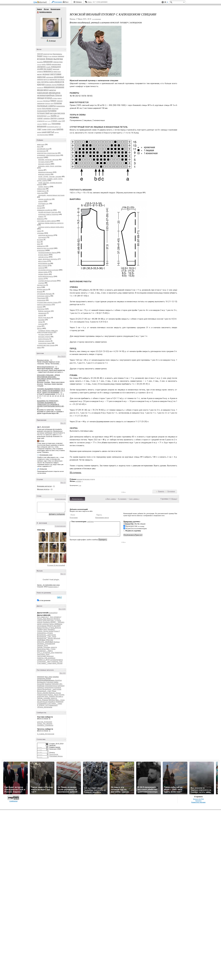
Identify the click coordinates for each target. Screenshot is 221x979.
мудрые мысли (42, 289)
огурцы (54, 98)
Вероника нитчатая (44, 486)
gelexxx (39, 622)
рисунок (61, 113)
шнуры (57, 132)
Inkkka (56, 682)
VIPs (60, 684)
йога (38, 242)
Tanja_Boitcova (55, 628)
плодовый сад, (43, 203)
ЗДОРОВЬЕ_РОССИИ (45, 640)
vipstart (51, 631)
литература (41, 285)
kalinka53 (61, 686)
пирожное (41, 103)
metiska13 (40, 687)
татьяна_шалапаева (44, 707)
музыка (39, 291)
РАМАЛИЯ (59, 702)
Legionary (45, 624)
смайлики (90, 521)
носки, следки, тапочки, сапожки (49, 176)
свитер (53, 118)
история (40, 240)
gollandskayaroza (51, 686)
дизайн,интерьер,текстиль (48, 212)
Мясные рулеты (43, 489)
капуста (46, 79)
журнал (46, 74)
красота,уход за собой (45, 248)
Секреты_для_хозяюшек (46, 658)
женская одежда (44, 164)
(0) (51, 360)
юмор (51, 134)
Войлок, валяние (44, 311)
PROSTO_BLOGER (54, 626)
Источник (75, 472)
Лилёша (57, 642)
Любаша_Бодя (42, 645)
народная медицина (48, 92)
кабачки (40, 79)
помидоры (60, 106)
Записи (39, 9)
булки (50, 56)
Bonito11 (57, 619)
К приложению (60, 499)
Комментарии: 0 (53, 587)
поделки (58, 103)
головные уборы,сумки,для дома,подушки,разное (47, 331)
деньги (39, 206)
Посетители (53, 754)
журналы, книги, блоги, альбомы (49, 166)
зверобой (56, 638)
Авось (90, 2)
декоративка (56, 64)
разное (39, 307)
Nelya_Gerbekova (55, 624)
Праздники (41, 298)
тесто (49, 124)
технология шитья (52, 126)
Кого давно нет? (43, 617)
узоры (53, 129)
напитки (52, 90)
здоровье (59, 77)
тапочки (39, 124)
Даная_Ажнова (42, 693)
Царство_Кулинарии (44, 722)
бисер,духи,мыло (44, 317)
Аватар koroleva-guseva (50, 27)
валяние (54, 56)
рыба (53, 115)
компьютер (41, 246)
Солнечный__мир (43, 661)
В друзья (52, 41)
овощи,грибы (43, 272)
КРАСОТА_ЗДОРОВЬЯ (45, 642)
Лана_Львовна (49, 696)
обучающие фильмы (44, 294)
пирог (53, 100)
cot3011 (40, 620)
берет (40, 56)
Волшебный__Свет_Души (46, 636)
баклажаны (57, 54)
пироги (59, 101)
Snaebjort (48, 684)
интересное (41, 151)
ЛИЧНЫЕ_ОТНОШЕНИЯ (46, 644)
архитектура (47, 54)
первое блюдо (43, 274)
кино (38, 244)
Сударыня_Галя (56, 661)
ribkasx (39, 689)
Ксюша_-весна (53, 695)
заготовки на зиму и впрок (46, 221)
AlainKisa (58, 680)
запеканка (49, 77)
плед (51, 103)
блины (45, 56)
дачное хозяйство (44, 199)
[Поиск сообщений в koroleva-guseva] (59, 597)
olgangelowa (49, 687)
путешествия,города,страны (47, 302)
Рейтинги (79, 2)
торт (39, 129)
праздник (55, 108)
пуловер (51, 110)
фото (39, 147)
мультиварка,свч (44, 263)
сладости (40, 121)
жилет (39, 74)
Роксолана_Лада (43, 654)
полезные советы (46, 106)
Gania (59, 620)
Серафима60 (42, 703)
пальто (59, 98)
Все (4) (63, 423)
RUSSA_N (46, 628)
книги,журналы (43, 339)
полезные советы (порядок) (48, 214)
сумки (59, 121)
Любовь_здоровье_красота (47, 647)
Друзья (46, 9)
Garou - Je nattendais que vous (48, 585)
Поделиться (171, 491)
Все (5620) (62, 356)
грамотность (41, 191)
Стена (42, 441)
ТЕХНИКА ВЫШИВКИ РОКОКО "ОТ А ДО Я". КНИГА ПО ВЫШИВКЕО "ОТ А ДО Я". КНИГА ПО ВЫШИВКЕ (51, 390)
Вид (166, 3)
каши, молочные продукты (47, 259)
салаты (46, 118)
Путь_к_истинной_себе (45, 653)
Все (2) (63, 482)
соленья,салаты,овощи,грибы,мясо (51, 227)
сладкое (60, 118)
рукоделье (41, 116)
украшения (42, 313)
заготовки (55, 74)
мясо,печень (42, 266)
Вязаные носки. (43, 360)
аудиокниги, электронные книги (48, 155)
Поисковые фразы (56, 756)
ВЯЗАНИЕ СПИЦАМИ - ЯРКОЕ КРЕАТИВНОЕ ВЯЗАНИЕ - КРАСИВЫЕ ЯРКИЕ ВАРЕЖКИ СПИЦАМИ (48, 377)
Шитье (39, 328)
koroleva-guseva (38, 12)
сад (58, 116)
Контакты (198, 800)
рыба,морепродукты (45, 276)
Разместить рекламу (198, 802)
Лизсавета (59, 696)
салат (40, 118)
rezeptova (57, 687)
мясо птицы (42, 261)
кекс (39, 82)
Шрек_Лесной (57, 663)
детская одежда (44, 162)
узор (49, 129)
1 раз (79, 485)
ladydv (39, 624)
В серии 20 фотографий (56, 565)
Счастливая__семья (44, 663)
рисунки (53, 113)
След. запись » (134, 499)
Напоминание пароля (102, 517)
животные (57, 71)
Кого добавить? (55, 617)
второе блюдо (45, 58)
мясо (46, 90)
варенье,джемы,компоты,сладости (50, 223)
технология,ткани (44, 343)
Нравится (161, 491)
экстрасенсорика (42, 134)
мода (40, 90)
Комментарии (55, 9)
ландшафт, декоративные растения (51, 195)
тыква (44, 129)
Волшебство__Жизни (45, 638)
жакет (49, 69)
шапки (39, 132)
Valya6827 (51, 629)
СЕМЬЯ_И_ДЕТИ (43, 660)
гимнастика (58, 62)
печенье (46, 101)
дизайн (48, 67)
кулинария (41, 250)
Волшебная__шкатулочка (46, 635)
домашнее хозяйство (45, 210)
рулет (48, 116)
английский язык (43, 149)
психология (42, 111)
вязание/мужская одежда (86, 479)
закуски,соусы (43, 257)
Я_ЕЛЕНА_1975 (43, 705)
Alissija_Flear (42, 619)
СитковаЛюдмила (56, 660)
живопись (48, 71)
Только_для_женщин (44, 723)
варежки (61, 56)
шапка (59, 129)
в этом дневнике (45, 600)
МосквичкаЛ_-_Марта (45, 651)
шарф (44, 132)
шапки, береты (43, 187)
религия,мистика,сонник (46, 345)
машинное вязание (54, 87)
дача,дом (40, 193)
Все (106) (62, 609)
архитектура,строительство (47, 153)
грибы (43, 64)
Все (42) (63, 673)
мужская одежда (44, 174)
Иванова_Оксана (54, 693)
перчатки (40, 101)
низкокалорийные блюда (49, 95)
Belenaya (50, 619)
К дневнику (122, 499)
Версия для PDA (198, 799)
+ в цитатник (96, 19)
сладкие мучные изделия (47, 281)
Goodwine (46, 622)
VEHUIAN (55, 684)
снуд (46, 121)
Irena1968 (40, 684)
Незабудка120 (42, 702)
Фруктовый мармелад (45, 367)
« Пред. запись (110, 499)
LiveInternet (41, 2)
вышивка (40, 62)
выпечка (58, 58)
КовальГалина (42, 695)
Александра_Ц (42, 633)
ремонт (41, 216)
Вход (66, 2)
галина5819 (53, 613)
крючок (41, 84)
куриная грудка (51, 85)
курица (60, 84)
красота (59, 81)
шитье (50, 132)
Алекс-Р (57, 631)
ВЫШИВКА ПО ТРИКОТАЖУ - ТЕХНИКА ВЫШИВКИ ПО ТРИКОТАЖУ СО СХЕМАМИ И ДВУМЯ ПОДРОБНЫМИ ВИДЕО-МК (50, 403)
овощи (40, 98)
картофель (60, 79)
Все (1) (63, 574)
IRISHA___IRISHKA (57, 622)
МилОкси (52, 700)
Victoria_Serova (42, 631)
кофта (52, 82)
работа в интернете (44, 304)
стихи (54, 121)
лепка (40, 322)
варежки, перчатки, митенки (48, 160)
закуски (41, 77)
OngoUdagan (42, 626)
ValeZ (45, 629)
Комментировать (77, 499)
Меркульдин (41, 649)
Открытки (43, 469)
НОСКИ (40, 54)
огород (48, 98)
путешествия (43, 113)
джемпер (41, 67)
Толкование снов (46, 455)
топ (60, 126)
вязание (48, 61)
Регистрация (58, 2)
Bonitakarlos (41, 682)
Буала (50, 633)
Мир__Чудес (51, 649)
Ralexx (39, 628)
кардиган (53, 79)
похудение (46, 108)
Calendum (49, 682)
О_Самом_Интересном (45, 734)
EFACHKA (46, 620)
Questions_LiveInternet (45, 725)
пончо (39, 108)
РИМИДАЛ (58, 653)
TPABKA (40, 629)
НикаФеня (51, 702)
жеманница (53, 705)
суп (63, 121)
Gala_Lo (53, 620)
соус (49, 121)
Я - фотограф (45, 427)
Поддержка (163, 2)
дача (48, 64)
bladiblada (41, 686)
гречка (39, 64)
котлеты (45, 82)
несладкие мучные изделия (48, 270)
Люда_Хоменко (42, 700)
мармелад (40, 87)
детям (39, 208)
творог (44, 124)
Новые (174, 499)
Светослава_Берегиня (45, 656)
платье (47, 103)
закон (39, 231)
